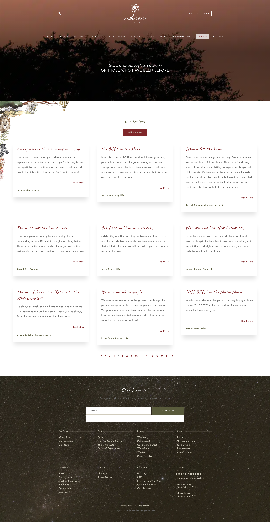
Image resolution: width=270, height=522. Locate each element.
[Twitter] (193, 474)
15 (162, 356)
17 (172, 356)
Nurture (102, 473)
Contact (218, 37)
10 (136, 356)
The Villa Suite (106, 445)
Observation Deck (147, 445)
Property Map (145, 456)
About (50, 37)
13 (152, 356)
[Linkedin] (188, 474)
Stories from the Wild (149, 481)
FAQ (151, 37)
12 (146, 356)
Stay (100, 437)
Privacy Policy (126, 506)
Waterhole (143, 448)
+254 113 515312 (185, 496)
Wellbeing (142, 437)
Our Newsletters (182, 37)
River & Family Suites (110, 441)
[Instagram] (183, 474)
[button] (59, 13)
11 (141, 356)
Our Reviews (144, 488)
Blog (163, 37)
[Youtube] (198, 474)
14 (157, 356)
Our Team (64, 445)
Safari (61, 473)
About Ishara (65, 437)
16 (167, 356)
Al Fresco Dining (185, 441)
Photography (144, 441)
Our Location (66, 441)
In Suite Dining (184, 452)
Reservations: (183, 484)
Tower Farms (105, 477)
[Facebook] (178, 474)
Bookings (142, 473)
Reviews (202, 37)
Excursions (64, 492)
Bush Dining (183, 445)
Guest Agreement (142, 506)
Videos (141, 452)
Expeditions (64, 488)
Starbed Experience (109, 448)
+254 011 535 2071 (186, 487)
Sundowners (183, 448)
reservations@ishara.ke (189, 478)
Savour (180, 437)
